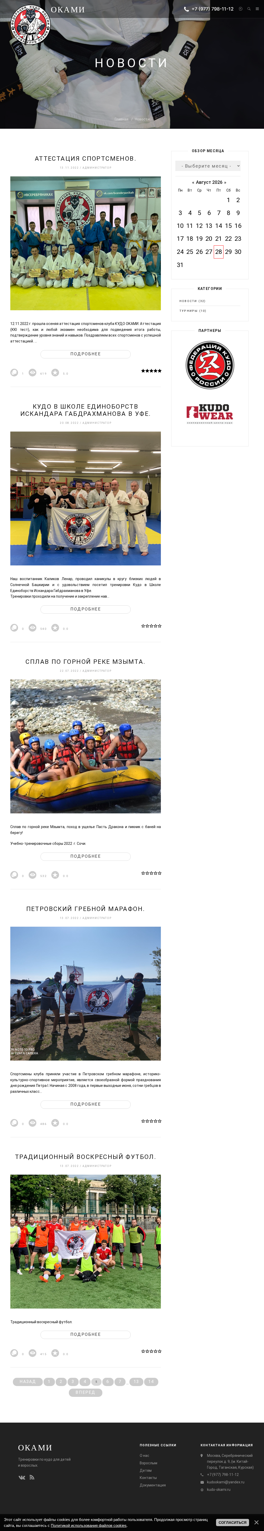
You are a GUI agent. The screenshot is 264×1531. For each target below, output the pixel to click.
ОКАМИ (35, 1447)
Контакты (148, 1478)
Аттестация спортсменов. (85, 158)
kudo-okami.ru (218, 1489)
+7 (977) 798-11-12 (211, 9)
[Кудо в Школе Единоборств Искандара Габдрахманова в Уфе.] (85, 498)
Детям (146, 1470)
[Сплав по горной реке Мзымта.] (85, 746)
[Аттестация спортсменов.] (85, 243)
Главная (121, 119)
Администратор (97, 167)
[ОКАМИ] (30, 24)
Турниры (188, 311)
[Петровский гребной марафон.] (85, 994)
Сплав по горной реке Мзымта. (85, 661)
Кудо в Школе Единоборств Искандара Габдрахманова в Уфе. (85, 410)
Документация (153, 1485)
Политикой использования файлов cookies (89, 1525)
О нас (144, 1455)
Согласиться (232, 1522)
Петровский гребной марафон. (85, 909)
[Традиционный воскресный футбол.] (85, 1242)
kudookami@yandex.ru (225, 1482)
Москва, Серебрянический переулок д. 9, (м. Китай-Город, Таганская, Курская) (230, 1461)
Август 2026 (209, 182)
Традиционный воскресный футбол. (85, 1156)
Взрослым (148, 1463)
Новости (142, 119)
